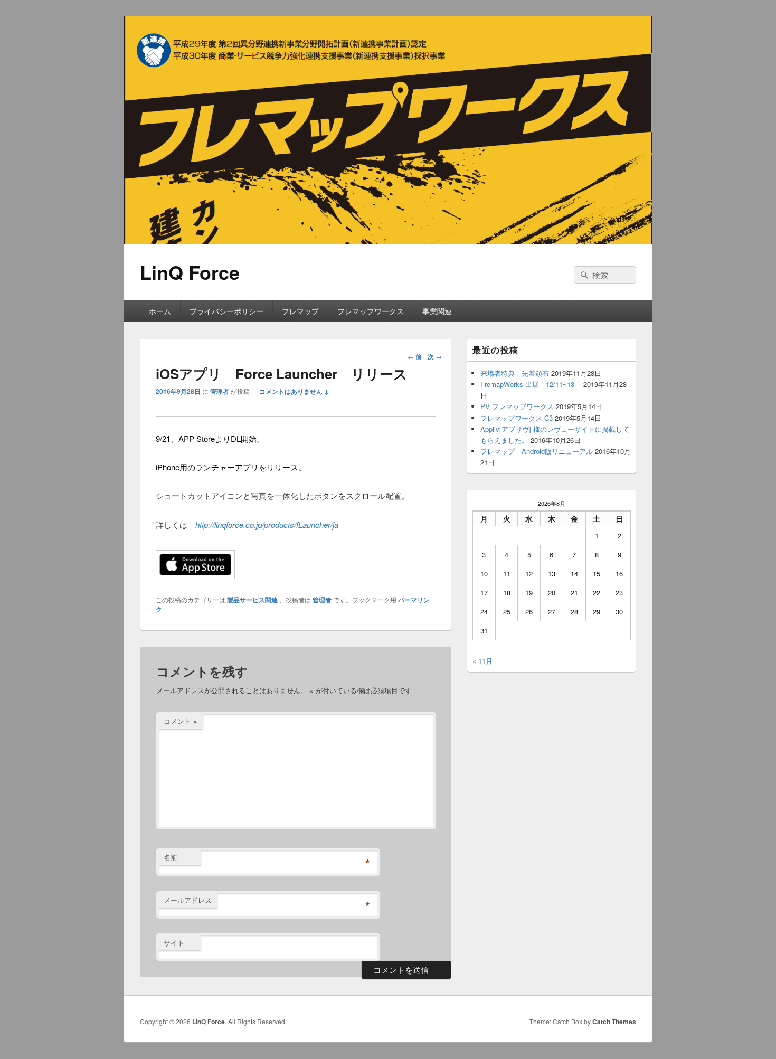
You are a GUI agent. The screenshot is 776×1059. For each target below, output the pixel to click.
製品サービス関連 (252, 599)
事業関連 (437, 311)
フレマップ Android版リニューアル (536, 451)
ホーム (160, 311)
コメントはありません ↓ (294, 391)
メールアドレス (188, 900)
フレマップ (300, 311)
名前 (170, 857)
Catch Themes (614, 1021)
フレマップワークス (370, 311)
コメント (180, 721)
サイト (174, 943)
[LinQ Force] (388, 240)
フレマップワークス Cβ (516, 418)
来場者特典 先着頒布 (514, 373)
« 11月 (482, 661)
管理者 (219, 391)
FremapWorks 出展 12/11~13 (530, 384)
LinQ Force (190, 272)
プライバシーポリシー (226, 311)
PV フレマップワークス (517, 406)
